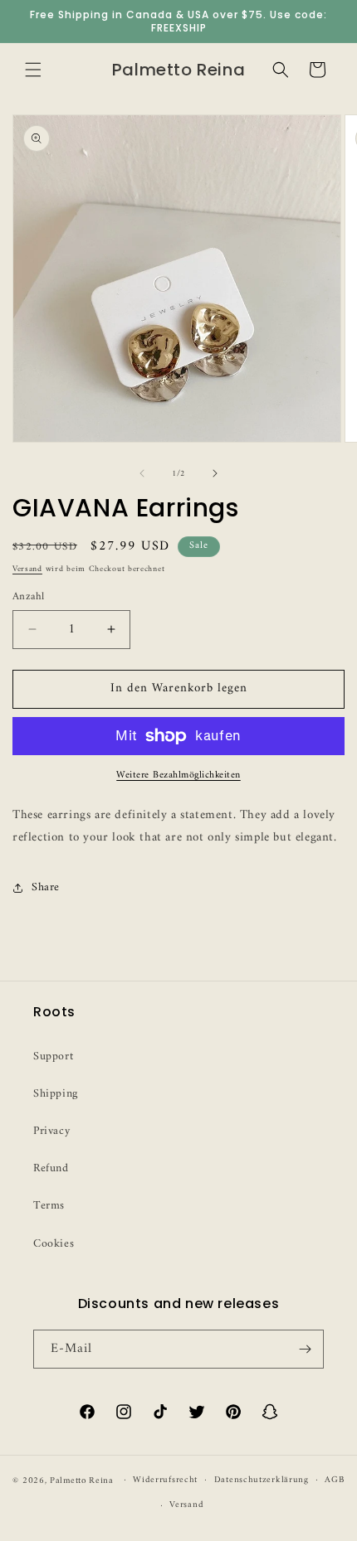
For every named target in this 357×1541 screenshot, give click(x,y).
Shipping (55, 1093)
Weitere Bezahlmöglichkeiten (178, 775)
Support (53, 1056)
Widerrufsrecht (165, 1480)
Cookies (53, 1243)
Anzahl (28, 597)
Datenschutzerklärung (261, 1480)
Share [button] (46, 887)
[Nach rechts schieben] (215, 473)
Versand (27, 569)
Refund (51, 1168)
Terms (49, 1205)
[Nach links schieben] (142, 473)
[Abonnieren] (304, 1349)
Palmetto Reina (82, 1480)
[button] (33, 69)
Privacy (51, 1131)
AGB (334, 1480)
